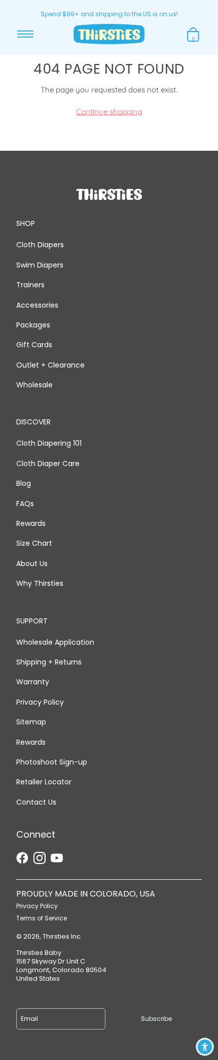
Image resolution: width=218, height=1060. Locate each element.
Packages (33, 325)
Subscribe (156, 1018)
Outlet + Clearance (50, 365)
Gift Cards (34, 345)
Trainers (30, 285)
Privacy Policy (40, 702)
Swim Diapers (39, 265)
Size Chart (34, 543)
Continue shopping (109, 111)
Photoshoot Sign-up (51, 762)
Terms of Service (41, 918)
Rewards (31, 523)
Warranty (32, 682)
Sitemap (31, 722)
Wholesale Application (55, 642)
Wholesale (34, 385)
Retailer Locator (43, 782)
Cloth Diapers (40, 245)
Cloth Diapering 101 (49, 443)
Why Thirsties (39, 583)
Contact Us (36, 802)
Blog (23, 483)
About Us (32, 563)
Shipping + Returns (49, 662)
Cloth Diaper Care (48, 463)
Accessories (37, 305)
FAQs (25, 504)
